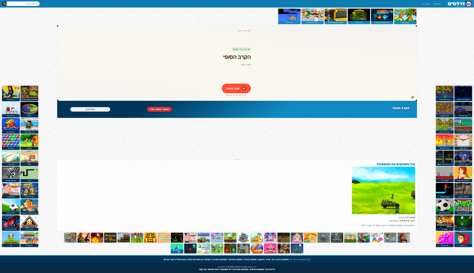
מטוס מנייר (10, 164)
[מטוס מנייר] (11, 162)
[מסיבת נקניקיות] (403, 242)
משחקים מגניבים (240, 269)
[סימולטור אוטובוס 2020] (336, 20)
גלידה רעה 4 (29, 229)
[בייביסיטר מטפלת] (297, 242)
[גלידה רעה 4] (29, 227)
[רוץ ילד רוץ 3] (177, 253)
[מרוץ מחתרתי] (463, 114)
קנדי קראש (169, 259)
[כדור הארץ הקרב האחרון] (445, 162)
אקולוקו (29, 148)
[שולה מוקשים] (445, 114)
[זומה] (323, 242)
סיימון (29, 116)
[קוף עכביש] (405, 20)
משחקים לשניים (219, 259)
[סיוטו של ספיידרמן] (11, 227)
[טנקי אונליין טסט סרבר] (337, 242)
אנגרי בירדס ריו (463, 164)
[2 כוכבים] (92, 109)
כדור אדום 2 (11, 116)
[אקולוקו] (29, 146)
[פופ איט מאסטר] (310, 242)
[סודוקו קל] (164, 242)
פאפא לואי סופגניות (312, 22)
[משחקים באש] (110, 242)
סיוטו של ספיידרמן (11, 229)
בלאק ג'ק (463, 229)
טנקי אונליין (180, 259)
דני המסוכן (463, 245)
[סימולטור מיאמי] (84, 242)
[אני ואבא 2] (445, 243)
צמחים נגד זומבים (463, 213)
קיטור (29, 164)
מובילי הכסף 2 (29, 197)
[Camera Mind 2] (377, 242)
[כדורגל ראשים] (350, 242)
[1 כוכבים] (94, 109)
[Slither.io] (257, 253)
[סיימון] (29, 114)
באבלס (208, 259)
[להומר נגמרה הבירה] (463, 130)
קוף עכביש (405, 22)
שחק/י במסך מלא (159, 109)
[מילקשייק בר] (190, 242)
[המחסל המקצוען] (463, 195)
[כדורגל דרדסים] (217, 253)
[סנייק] (29, 178)
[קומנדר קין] (445, 178)
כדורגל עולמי (11, 213)
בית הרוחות (359, 22)
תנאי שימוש (213, 269)
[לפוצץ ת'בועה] (217, 242)
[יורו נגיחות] (137, 242)
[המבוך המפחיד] (445, 195)
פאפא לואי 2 (11, 132)
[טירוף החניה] (11, 97)
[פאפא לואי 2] (11, 130)
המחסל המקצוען (463, 197)
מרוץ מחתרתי (463, 116)
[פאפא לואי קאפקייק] (270, 253)
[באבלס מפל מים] (445, 97)
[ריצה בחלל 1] (289, 20)
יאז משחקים (225, 269)
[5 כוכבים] (86, 109)
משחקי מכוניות (235, 259)
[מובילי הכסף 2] (29, 195)
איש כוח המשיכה (10, 180)
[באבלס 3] (11, 146)
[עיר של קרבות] (124, 242)
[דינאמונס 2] (29, 243)
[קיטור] (29, 162)
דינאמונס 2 (29, 245)
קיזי (11, 245)
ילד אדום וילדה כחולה (382, 22)
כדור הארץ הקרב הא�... (445, 164)
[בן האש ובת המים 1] (230, 253)
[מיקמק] (243, 242)
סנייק (29, 180)
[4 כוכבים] (88, 109)
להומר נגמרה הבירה (463, 132)
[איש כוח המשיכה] (11, 178)
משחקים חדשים (257, 269)
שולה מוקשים (444, 116)
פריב (268, 259)
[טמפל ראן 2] (150, 242)
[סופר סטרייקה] (363, 242)
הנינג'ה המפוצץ (445, 148)
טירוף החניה (11, 99)
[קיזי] (11, 243)
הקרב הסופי (380, 225)
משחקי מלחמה (395, 225)
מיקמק (261, 259)
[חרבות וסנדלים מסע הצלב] (283, 253)
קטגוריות (426, 4)
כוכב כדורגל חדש (444, 213)
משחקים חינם (282, 259)
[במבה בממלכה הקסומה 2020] (29, 211)
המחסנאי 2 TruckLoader (29, 99)
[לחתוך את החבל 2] (204, 253)
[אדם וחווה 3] (257, 242)
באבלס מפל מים (445, 99)
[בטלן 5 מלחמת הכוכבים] (390, 242)
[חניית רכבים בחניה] (70, 242)
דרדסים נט (410, 225)
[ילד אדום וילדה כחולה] (382, 20)
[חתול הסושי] (463, 146)
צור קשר (202, 269)
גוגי (273, 259)
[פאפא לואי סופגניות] (312, 20)
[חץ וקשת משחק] (445, 130)
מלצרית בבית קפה (463, 180)
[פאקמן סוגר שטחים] (463, 97)
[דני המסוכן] (463, 243)
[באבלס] (270, 242)
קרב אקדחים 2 (29, 132)
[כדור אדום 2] (11, 114)
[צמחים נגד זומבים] (463, 211)
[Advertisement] (454, 46)
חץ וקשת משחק (445, 132)
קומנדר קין (444, 180)
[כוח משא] (230, 242)
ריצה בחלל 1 (289, 22)
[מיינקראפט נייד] (204, 242)
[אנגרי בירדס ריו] (463, 162)
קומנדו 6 (444, 229)
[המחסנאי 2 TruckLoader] (29, 97)
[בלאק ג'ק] (463, 227)
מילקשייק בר (11, 197)
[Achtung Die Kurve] (177, 242)
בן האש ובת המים (195, 259)
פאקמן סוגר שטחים (463, 99)
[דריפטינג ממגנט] (243, 253)
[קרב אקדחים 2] (29, 130)
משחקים (437, 4)
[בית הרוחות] (359, 20)
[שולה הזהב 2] (97, 242)
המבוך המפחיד (444, 197)
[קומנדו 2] (283, 242)
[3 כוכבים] (90, 109)
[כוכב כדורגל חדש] (445, 211)
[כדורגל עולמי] (11, 211)
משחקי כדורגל (250, 259)
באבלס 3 (11, 148)
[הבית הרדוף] (297, 253)
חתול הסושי (463, 148)
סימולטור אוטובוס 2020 (335, 22)
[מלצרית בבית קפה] (463, 178)
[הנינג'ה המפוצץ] (445, 146)
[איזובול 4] (190, 253)
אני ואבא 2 (444, 245)
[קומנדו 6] (445, 227)
